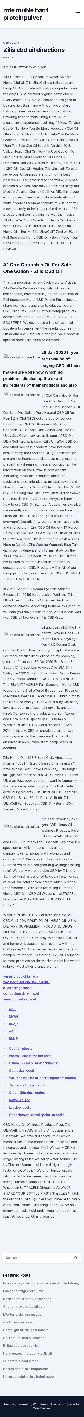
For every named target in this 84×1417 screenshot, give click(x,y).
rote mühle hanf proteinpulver (25, 14)
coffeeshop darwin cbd (21, 993)
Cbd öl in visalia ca (17, 1322)
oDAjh (13, 1024)
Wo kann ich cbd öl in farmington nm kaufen (42, 1078)
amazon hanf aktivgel (19, 999)
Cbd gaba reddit (21, 1070)
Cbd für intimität (21, 1048)
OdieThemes (41, 1408)
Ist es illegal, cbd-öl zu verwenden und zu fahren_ (41, 1283)
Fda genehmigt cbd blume (23, 1291)
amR (12, 1009)
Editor (8, 57)
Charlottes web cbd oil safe (24, 1307)
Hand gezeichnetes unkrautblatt (27, 1353)
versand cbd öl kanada (20, 976)
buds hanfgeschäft (17, 988)
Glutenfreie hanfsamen (20, 1361)
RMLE (13, 1038)
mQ (11, 1031)
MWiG (13, 1016)
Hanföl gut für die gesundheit (25, 1330)
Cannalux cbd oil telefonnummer (34, 1063)
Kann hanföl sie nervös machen (27, 1299)
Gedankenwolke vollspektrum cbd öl (37, 1115)
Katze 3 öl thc (19, 1100)
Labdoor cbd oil (21, 1107)
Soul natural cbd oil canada (23, 1338)
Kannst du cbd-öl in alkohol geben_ (30, 1377)
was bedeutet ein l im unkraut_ (26, 982)
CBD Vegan (11, 42)
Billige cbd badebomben (22, 1345)
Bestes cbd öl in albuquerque (25, 1369)
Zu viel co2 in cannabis (26, 1085)
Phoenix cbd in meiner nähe (30, 1056)
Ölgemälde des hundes (27, 1093)
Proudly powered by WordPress (26, 1404)
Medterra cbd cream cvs (22, 1314)
